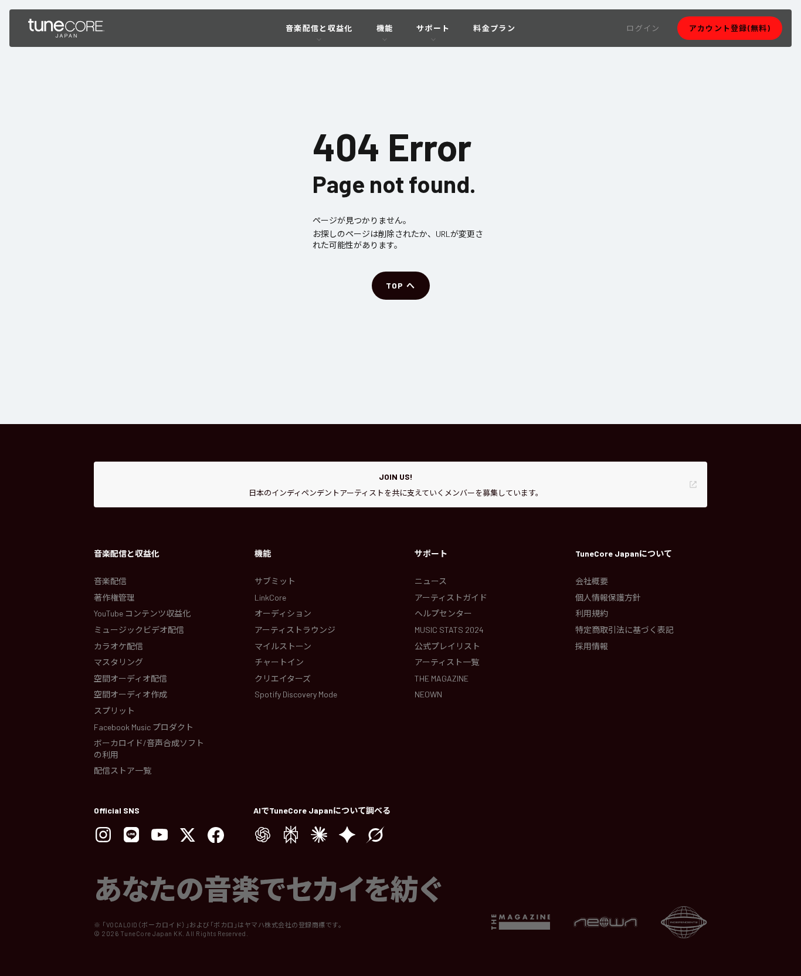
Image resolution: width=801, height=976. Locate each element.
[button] (643, 28)
